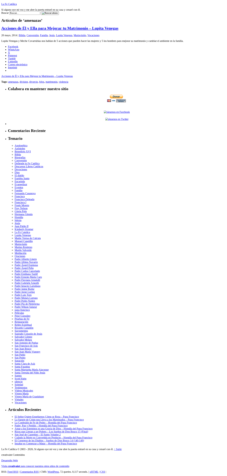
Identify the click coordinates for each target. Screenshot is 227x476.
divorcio (33, 81)
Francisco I (20, 202)
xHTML (94, 471)
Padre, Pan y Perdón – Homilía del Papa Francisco (41, 425)
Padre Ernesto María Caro (28, 277)
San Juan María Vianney (27, 351)
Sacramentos (21, 330)
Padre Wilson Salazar (26, 306)
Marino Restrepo (23, 247)
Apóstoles (20, 148)
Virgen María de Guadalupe (29, 396)
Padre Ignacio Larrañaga (27, 286)
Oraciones (20, 256)
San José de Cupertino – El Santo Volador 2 (38, 434)
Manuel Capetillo (24, 241)
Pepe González (22, 315)
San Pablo (20, 354)
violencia (63, 81)
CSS (102, 471)
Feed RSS (12, 471)
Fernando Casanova (25, 193)
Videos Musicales (24, 390)
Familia (44, 35)
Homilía (19, 217)
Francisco (20, 196)
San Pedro (20, 357)
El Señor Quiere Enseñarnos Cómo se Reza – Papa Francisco (47, 416)
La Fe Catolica (22, 232)
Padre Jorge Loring (25, 292)
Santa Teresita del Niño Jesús (30, 372)
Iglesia (18, 220)
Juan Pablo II (21, 226)
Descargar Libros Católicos (29, 166)
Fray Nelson (21, 208)
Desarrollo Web (9, 460)
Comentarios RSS (29, 471)
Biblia (22, 35)
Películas (19, 312)
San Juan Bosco (23, 348)
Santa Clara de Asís (25, 363)
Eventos (19, 187)
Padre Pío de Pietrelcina (27, 304)
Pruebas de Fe (22, 318)
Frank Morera (22, 205)
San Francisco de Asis (26, 345)
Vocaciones (93, 35)
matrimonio (51, 81)
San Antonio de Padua (26, 342)
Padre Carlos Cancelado (27, 271)
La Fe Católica (9, 4)
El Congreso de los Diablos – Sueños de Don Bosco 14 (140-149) (49, 440)
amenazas (13, 81)
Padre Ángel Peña (24, 268)
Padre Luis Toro (23, 295)
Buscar (5, 12)
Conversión (33, 35)
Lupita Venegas (64, 35)
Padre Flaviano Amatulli (27, 280)
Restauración (21, 321)
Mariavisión (80, 35)
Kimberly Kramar (24, 229)
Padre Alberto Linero (26, 259)
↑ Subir (118, 449)
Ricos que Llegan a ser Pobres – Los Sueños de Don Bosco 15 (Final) (51, 431)
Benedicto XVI (23, 151)
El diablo (19, 175)
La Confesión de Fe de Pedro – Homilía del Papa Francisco (46, 422)
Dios (17, 172)
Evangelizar (21, 184)
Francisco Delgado (24, 199)
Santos (18, 375)
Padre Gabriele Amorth (27, 283)
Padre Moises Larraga (26, 298)
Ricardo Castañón (24, 327)
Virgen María (22, 393)
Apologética (21, 145)
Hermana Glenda (24, 214)
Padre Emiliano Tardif (26, 274)
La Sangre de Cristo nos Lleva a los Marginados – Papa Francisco (49, 419)
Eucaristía (20, 181)
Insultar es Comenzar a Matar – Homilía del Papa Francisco (46, 443)
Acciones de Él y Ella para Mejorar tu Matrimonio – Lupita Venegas (59, 28)
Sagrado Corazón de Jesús (28, 333)
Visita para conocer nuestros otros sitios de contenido (35, 466)
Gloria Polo (21, 211)
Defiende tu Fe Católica (27, 163)
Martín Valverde (23, 250)
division (24, 81)
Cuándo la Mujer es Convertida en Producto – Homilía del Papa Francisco (53, 437)
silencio (19, 381)
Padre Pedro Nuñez (25, 301)
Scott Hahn (20, 378)
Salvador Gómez (23, 336)
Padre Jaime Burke (24, 289)
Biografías (20, 157)
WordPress (53, 471)
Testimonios (21, 387)
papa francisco (22, 309)
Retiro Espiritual (23, 324)
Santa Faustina (22, 366)
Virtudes (19, 399)
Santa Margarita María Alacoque (32, 369)
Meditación (20, 253)
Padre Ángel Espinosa (26, 265)
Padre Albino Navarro (26, 262)
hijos (41, 81)
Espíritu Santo (22, 178)
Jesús (52, 35)
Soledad (19, 384)
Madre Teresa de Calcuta (28, 238)
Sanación (19, 360)
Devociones (21, 169)
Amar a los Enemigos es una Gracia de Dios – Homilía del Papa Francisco (54, 428)
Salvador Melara (23, 339)
